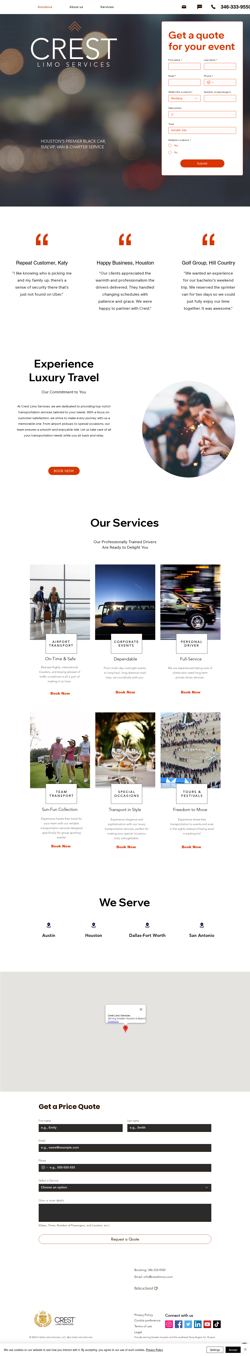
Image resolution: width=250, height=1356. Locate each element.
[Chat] (199, 6)
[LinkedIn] (198, 1324)
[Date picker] (172, 114)
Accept (233, 1350)
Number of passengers (217, 91)
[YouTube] (207, 1324)
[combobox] (184, 98)
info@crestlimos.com (158, 1277)
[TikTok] (217, 1324)
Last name (210, 59)
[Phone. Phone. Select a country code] (210, 82)
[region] (59, 637)
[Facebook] (178, 1324)
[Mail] (184, 6)
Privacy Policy (154, 1350)
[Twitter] (188, 1324)
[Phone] (213, 6)
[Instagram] (169, 1324)
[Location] (93, 925)
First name (175, 59)
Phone (208, 75)
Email (172, 75)
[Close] (245, 1350)
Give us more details (51, 1200)
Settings (215, 1350)
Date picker (175, 107)
